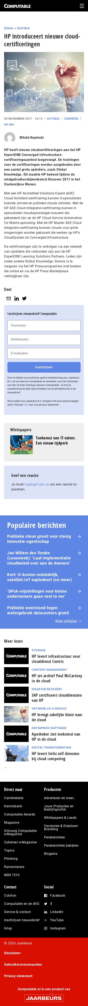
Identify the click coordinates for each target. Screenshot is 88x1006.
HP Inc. (9, 124)
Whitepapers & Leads (60, 818)
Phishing (11, 859)
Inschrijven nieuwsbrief (22, 920)
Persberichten (54, 837)
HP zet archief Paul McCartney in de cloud (57, 678)
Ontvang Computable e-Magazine (20, 832)
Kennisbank (13, 806)
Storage (39, 650)
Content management (49, 669)
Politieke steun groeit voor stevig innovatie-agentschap (39, 539)
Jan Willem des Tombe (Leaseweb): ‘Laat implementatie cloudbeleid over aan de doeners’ (39, 558)
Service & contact (17, 912)
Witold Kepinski (31, 138)
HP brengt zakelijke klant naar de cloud (57, 717)
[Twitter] (24, 298)
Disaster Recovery (47, 689)
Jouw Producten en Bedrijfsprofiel (59, 807)
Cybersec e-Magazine (20, 842)
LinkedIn (56, 912)
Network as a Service (49, 708)
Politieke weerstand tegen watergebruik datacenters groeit (38, 610)
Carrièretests (14, 798)
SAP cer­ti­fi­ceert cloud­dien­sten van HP (57, 697)
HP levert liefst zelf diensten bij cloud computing (55, 756)
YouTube (57, 920)
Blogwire (50, 854)
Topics (9, 850)
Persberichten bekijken (61, 845)
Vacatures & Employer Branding (61, 827)
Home (8, 28)
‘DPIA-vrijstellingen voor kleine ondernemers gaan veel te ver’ (37, 594)
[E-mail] (8, 298)
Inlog (8, 928)
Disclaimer (12, 953)
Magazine (11, 823)
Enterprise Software (49, 728)
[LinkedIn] (16, 298)
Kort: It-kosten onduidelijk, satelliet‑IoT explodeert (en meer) (39, 577)
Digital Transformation (51, 747)
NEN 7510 (11, 875)
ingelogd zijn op (37, 484)
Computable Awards (19, 814)
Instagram (58, 928)
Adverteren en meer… (60, 798)
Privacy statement (18, 976)
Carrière (23, 28)
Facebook (57, 895)
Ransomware (14, 867)
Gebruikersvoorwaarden (23, 964)
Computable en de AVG (21, 904)
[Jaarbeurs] (44, 996)
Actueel (53, 118)
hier (26, 404)
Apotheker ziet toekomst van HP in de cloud (56, 736)
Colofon (10, 895)
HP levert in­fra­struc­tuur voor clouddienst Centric (56, 658)
